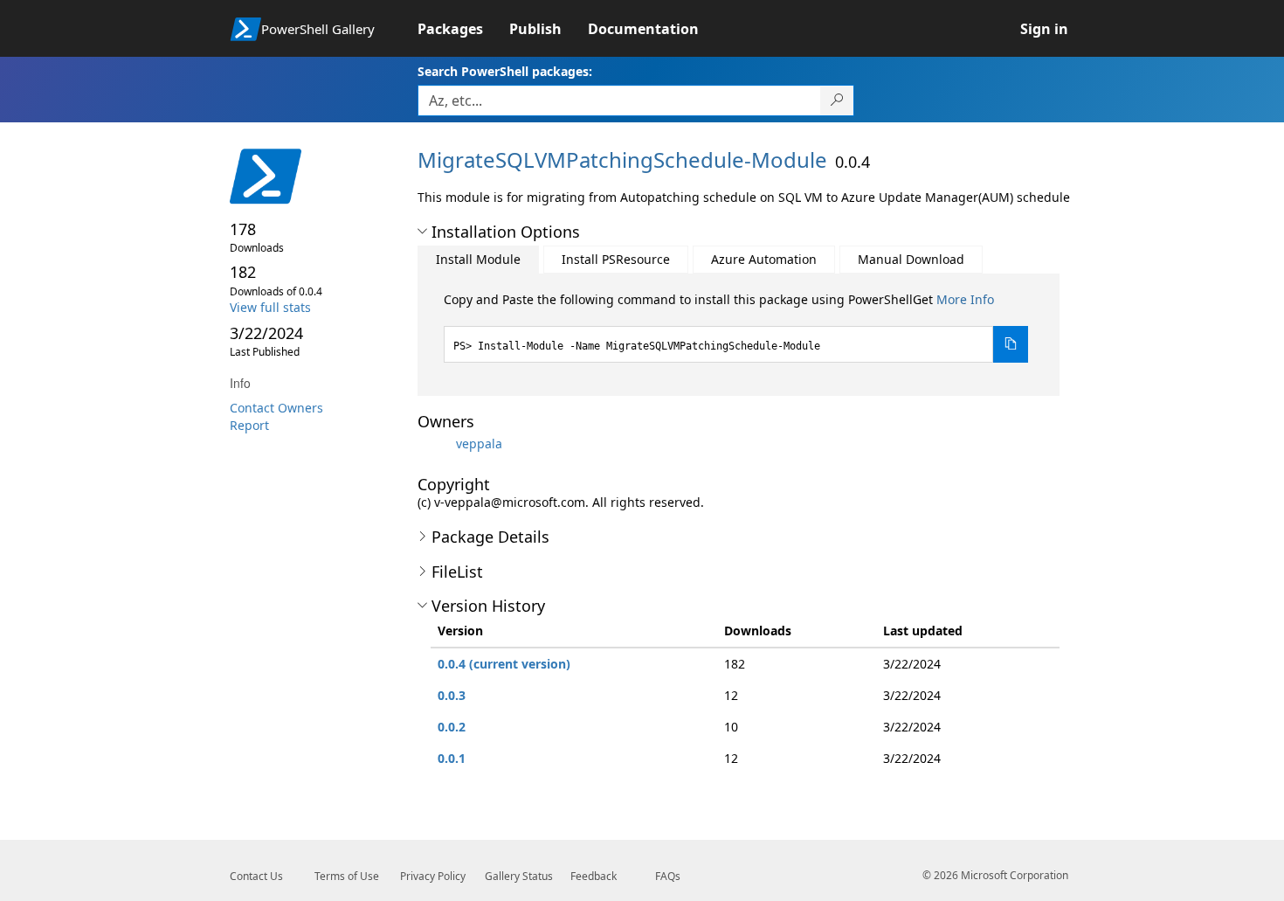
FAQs (667, 876)
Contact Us (256, 876)
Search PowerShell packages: (505, 71)
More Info (965, 299)
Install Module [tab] (478, 259)
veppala (479, 443)
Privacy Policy (433, 876)
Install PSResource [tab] (616, 259)
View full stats (270, 307)
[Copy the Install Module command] (1010, 344)
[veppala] (435, 443)
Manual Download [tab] (911, 259)
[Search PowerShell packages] (837, 100)
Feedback (593, 876)
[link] (463, 29)
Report (249, 425)
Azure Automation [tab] (764, 259)
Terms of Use (346, 876)
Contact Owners (276, 407)
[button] (422, 231)
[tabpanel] (736, 327)
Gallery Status (519, 876)
